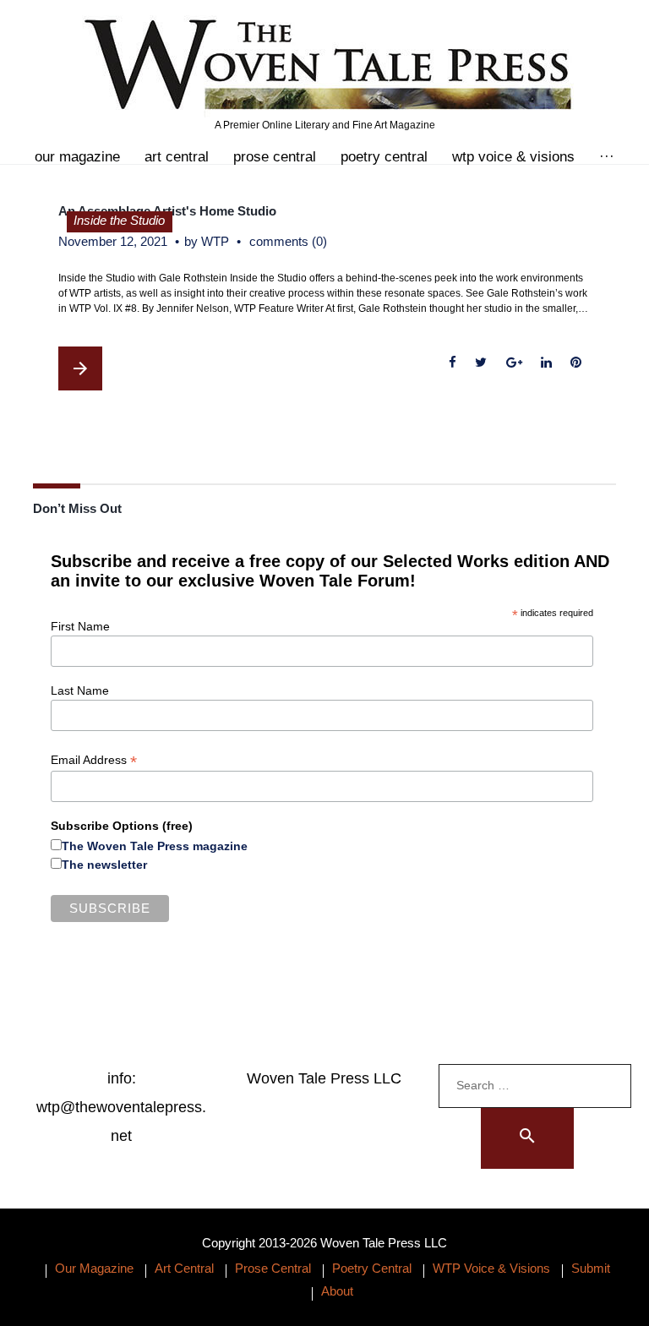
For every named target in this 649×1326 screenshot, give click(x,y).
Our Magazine (77, 157)
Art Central (177, 157)
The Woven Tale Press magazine (155, 846)
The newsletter (104, 864)
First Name (80, 626)
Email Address (94, 760)
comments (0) (288, 241)
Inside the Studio (119, 220)
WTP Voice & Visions (513, 157)
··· (606, 157)
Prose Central (274, 157)
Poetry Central (384, 157)
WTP (215, 241)
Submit (590, 1268)
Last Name (80, 690)
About (337, 1291)
